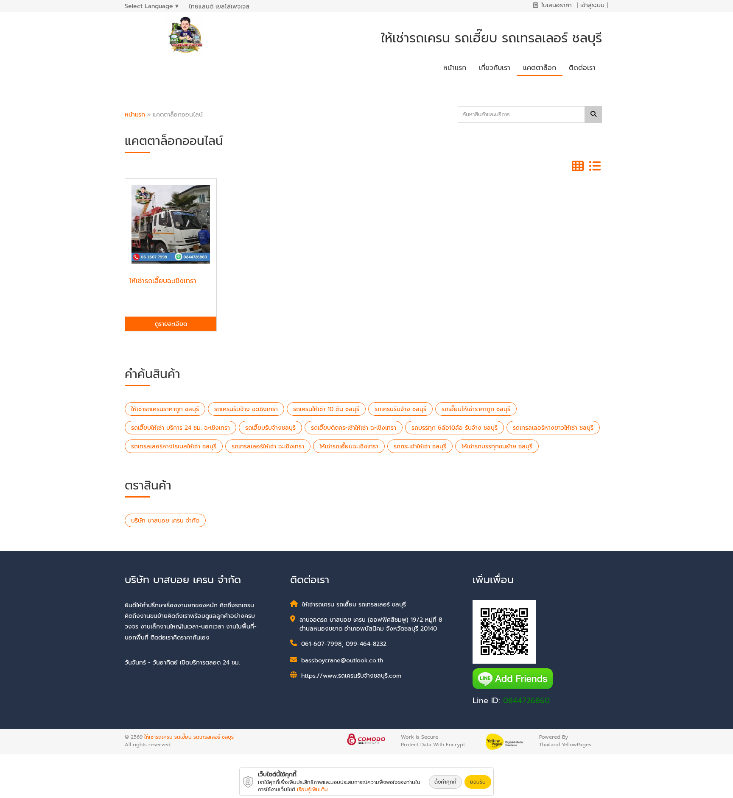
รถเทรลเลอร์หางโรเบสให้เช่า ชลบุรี (173, 446)
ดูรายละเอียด (171, 324)
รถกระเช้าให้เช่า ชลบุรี (420, 446)
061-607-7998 (321, 644)
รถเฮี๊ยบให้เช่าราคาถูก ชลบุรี (476, 409)
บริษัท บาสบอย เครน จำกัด (165, 520)
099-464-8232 (366, 644)
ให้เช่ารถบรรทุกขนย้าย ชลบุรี (497, 446)
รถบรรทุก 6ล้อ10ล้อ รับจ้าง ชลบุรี (454, 427)
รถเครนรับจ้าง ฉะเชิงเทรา (246, 409)
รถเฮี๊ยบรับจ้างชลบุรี (270, 427)
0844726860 (526, 700)
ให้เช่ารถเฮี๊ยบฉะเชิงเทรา (348, 446)
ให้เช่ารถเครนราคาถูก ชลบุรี (165, 409)
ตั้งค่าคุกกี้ (445, 782)
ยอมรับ (478, 782)
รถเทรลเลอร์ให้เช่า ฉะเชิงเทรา (268, 446)
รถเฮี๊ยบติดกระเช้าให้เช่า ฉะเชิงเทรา (353, 427)
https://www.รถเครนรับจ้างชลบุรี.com (351, 675)
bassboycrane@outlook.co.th (342, 660)
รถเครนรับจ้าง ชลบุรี (400, 409)
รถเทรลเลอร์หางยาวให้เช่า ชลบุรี (553, 427)
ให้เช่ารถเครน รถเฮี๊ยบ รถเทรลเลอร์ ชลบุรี (189, 737)
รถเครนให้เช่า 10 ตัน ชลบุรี (326, 409)
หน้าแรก (135, 114)
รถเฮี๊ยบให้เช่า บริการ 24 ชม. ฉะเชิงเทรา (180, 427)
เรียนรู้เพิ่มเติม (312, 789)
